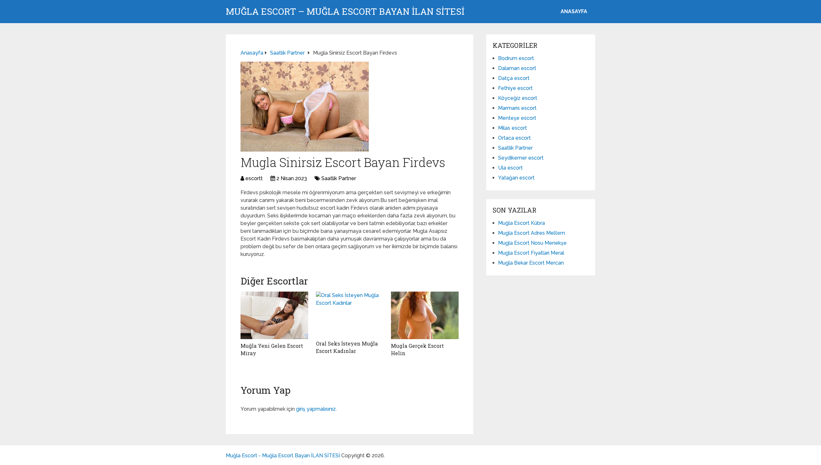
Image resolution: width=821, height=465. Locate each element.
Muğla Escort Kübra (521, 223)
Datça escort (513, 78)
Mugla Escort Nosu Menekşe (532, 243)
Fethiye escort (515, 88)
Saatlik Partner (338, 178)
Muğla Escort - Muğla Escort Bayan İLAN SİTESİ (283, 455)
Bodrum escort (516, 58)
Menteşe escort (517, 118)
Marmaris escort (517, 108)
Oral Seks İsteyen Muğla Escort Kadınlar (347, 347)
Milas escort (512, 128)
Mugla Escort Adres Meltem (531, 233)
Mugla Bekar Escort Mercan (531, 263)
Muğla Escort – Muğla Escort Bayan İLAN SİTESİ (345, 11)
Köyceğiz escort (517, 98)
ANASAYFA (574, 11)
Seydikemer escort (521, 158)
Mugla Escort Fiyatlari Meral (531, 253)
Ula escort (510, 168)
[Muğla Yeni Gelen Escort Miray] (274, 315)
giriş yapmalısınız (316, 409)
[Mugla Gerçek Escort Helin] (425, 315)
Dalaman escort (517, 68)
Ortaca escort (514, 138)
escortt (254, 178)
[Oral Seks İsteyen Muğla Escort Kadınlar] (350, 314)
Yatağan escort (516, 178)
